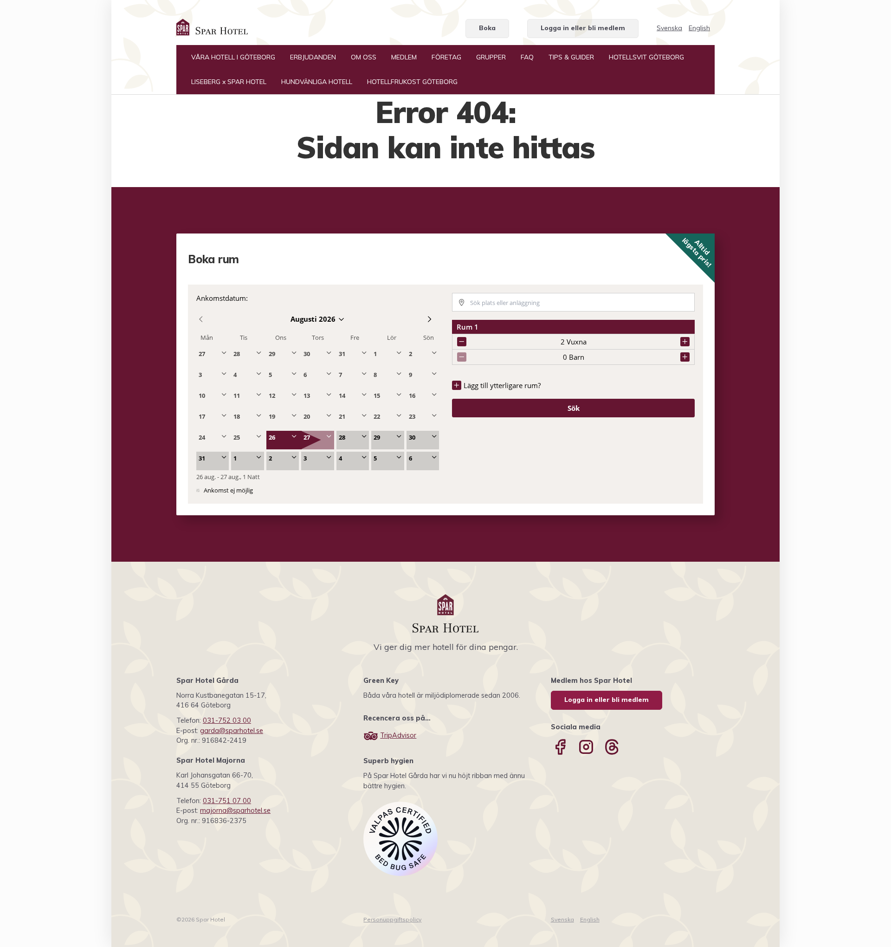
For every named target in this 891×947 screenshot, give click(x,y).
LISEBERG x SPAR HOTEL (228, 82)
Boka (487, 28)
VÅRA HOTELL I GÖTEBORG (233, 57)
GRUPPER (491, 57)
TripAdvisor (398, 735)
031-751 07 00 (227, 801)
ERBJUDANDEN (313, 57)
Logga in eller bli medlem (583, 28)
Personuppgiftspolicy (392, 919)
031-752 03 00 (227, 720)
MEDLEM (404, 57)
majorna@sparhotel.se (235, 810)
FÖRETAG (446, 57)
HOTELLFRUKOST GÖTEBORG (412, 82)
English (699, 28)
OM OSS (363, 57)
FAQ (527, 57)
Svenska (669, 28)
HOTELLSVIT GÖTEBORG (646, 57)
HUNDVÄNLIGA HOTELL (316, 82)
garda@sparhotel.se (231, 730)
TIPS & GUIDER (571, 57)
